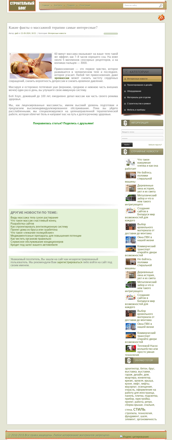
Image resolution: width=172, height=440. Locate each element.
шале (143, 416)
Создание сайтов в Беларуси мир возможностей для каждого (140, 214)
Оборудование (134, 91)
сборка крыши (134, 404)
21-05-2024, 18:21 (28, 33)
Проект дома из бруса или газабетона (34, 229)
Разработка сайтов (22, 223)
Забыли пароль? (155, 145)
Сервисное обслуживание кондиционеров (37, 241)
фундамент (132, 416)
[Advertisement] (63, 45)
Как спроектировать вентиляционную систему (39, 226)
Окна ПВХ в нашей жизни (145, 239)
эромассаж (61, 78)
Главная (45, 5)
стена (128, 409)
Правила (71, 5)
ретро (148, 401)
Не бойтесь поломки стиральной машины (138, 177)
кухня (128, 383)
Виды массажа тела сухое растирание (34, 217)
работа (139, 401)
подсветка (151, 395)
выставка (131, 371)
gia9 (16, 33)
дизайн (138, 374)
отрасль (130, 389)
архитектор (132, 368)
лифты (145, 383)
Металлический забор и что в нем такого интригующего (141, 200)
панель (129, 395)
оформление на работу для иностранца (140, 391)
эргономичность (147, 419)
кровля (139, 380)
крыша (149, 380)
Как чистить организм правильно (31, 238)
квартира (130, 377)
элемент (130, 419)
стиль (139, 409)
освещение (145, 386)
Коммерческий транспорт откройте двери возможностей (141, 251)
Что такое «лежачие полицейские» (32, 232)
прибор (129, 398)
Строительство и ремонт (139, 103)
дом (146, 374)
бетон (143, 368)
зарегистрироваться (69, 262)
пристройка (142, 398)
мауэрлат (131, 386)
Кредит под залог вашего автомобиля (34, 244)
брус (151, 368)
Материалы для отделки (139, 97)
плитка (139, 395)
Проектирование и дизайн (139, 85)
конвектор (144, 377)
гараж (128, 374)
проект (129, 401)
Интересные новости (57, 33)
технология (145, 413)
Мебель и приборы (136, 110)
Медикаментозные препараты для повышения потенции (46, 235)
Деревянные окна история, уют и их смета (146, 188)
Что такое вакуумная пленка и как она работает (141, 164)
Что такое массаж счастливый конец (33, 220)
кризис (129, 380)
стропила (131, 413)
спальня (149, 404)
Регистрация (85, 5)
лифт (136, 383)
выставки (144, 371)
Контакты (58, 5)
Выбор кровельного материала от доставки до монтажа (139, 229)
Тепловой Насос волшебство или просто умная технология (141, 350)
